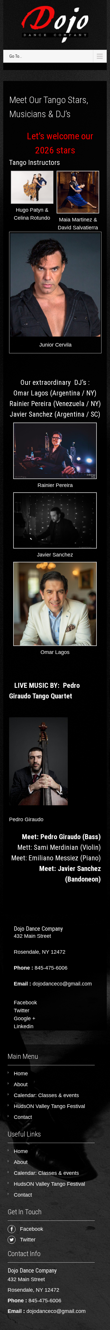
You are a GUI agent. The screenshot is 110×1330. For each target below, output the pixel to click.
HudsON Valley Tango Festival (49, 1106)
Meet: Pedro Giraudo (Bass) (61, 837)
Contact (23, 1117)
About (21, 1084)
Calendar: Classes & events (46, 1095)
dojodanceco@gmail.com (56, 1311)
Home (21, 1073)
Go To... (15, 56)
